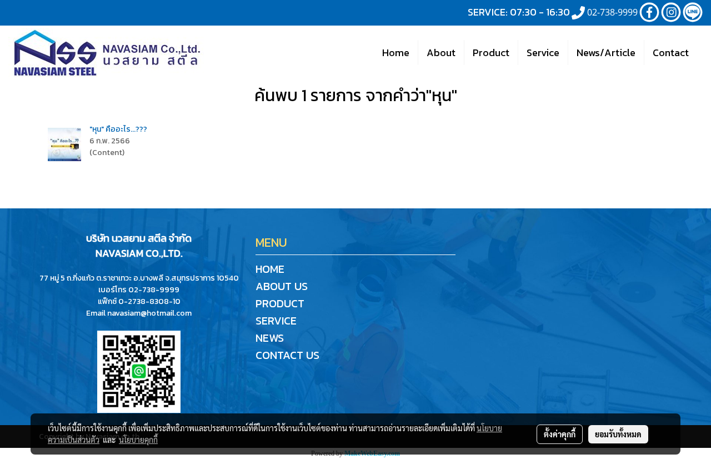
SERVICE (276, 320)
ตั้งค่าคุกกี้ (559, 434)
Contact (671, 52)
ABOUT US (282, 286)
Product (491, 52)
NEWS (270, 338)
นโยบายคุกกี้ (138, 440)
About (441, 52)
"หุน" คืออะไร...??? (118, 129)
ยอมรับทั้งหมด (618, 434)
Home (395, 52)
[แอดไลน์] (139, 371)
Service (543, 52)
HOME (270, 269)
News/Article (606, 52)
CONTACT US (287, 355)
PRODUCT (280, 303)
